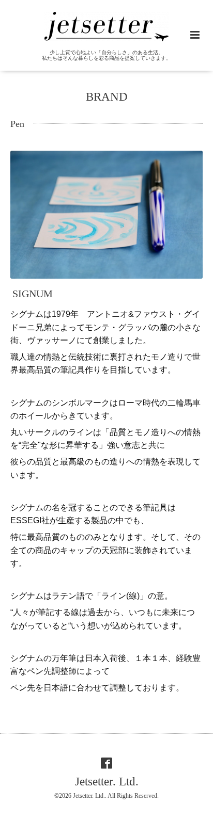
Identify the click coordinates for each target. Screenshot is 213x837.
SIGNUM (32, 293)
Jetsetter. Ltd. (107, 781)
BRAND (107, 96)
